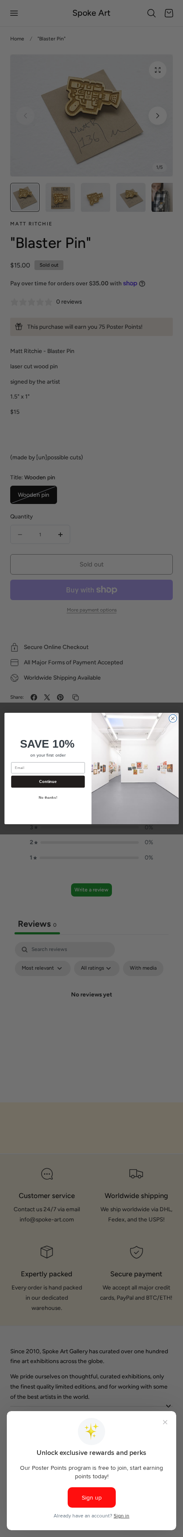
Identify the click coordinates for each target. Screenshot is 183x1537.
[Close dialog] (173, 718)
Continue (48, 782)
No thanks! (48, 798)
